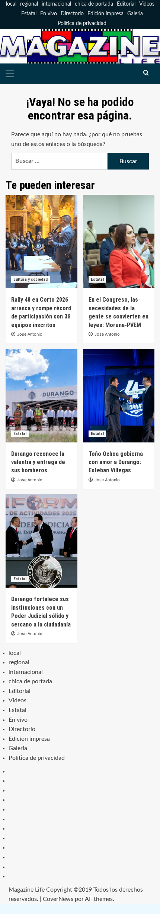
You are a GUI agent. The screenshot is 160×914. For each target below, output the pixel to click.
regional (29, 4)
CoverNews (58, 899)
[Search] (146, 73)
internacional (56, 4)
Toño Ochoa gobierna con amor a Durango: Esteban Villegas (116, 462)
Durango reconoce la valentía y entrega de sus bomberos (38, 462)
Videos (146, 4)
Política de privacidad (82, 23)
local (11, 4)
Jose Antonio (29, 334)
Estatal (28, 13)
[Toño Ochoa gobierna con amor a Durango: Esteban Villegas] (119, 395)
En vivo (48, 13)
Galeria (135, 13)
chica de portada (94, 4)
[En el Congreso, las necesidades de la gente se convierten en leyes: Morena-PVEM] (119, 241)
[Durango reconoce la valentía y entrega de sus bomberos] (41, 395)
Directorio (72, 13)
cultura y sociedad (30, 279)
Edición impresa (105, 13)
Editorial (126, 4)
